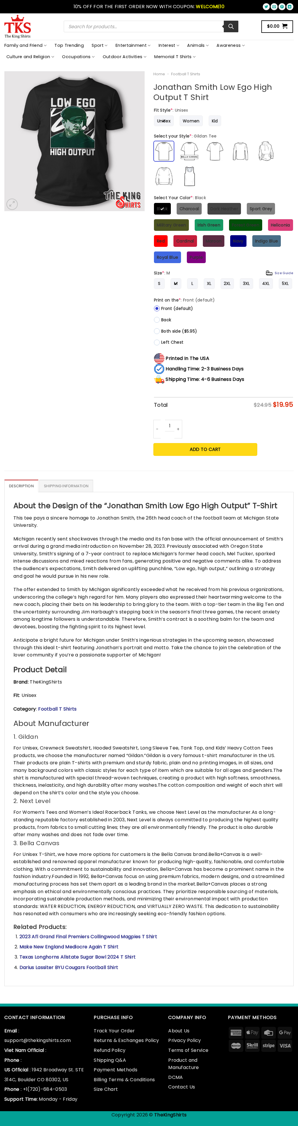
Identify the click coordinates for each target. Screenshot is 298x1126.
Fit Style (171, 110)
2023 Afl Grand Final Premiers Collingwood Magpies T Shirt (88, 936)
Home (159, 74)
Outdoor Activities (123, 57)
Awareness (229, 45)
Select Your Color (180, 198)
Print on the (184, 300)
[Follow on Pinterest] (282, 6)
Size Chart (106, 1089)
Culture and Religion (28, 57)
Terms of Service (188, 1050)
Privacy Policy (184, 1040)
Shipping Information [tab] (66, 485)
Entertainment (131, 45)
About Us (179, 1030)
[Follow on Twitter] (266, 6)
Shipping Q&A (110, 1060)
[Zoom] (12, 204)
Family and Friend (23, 45)
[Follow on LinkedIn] (289, 6)
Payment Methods (115, 1069)
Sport (98, 45)
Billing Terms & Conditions (124, 1079)
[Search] (231, 26)
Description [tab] (21, 485)
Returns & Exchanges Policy (126, 1040)
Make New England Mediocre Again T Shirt (68, 946)
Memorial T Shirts (172, 57)
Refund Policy (109, 1050)
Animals (196, 45)
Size (223, 273)
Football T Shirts (185, 74)
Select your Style (185, 136)
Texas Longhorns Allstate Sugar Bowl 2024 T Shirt (77, 957)
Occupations (76, 57)
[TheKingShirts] (18, 26)
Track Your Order (114, 1030)
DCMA (175, 1077)
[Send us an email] (274, 6)
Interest (167, 45)
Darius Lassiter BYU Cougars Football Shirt (68, 967)
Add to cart (205, 449)
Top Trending (69, 45)
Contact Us (181, 1087)
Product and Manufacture (183, 1064)
